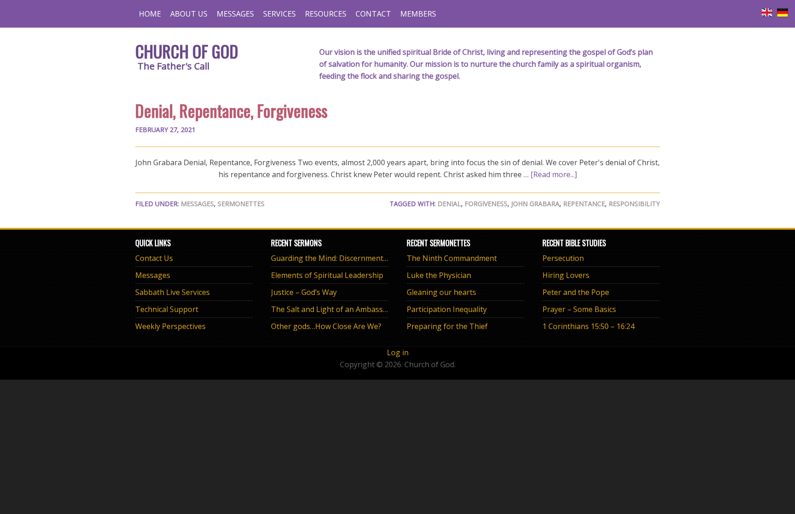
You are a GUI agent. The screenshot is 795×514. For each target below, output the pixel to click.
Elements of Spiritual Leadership (327, 275)
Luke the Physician (439, 275)
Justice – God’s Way (304, 292)
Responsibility (634, 203)
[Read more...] (553, 174)
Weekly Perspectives (170, 326)
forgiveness (486, 203)
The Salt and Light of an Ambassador (335, 309)
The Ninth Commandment (452, 258)
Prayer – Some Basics (579, 309)
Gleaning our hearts (441, 292)
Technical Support (166, 309)
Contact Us (154, 258)
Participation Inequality (447, 309)
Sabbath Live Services (172, 292)
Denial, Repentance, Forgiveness (231, 110)
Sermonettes (241, 203)
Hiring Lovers (565, 275)
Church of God (186, 51)
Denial (449, 203)
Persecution (563, 258)
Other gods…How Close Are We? (326, 326)
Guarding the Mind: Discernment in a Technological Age (367, 258)
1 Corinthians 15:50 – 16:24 (588, 326)
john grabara (535, 203)
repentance (584, 203)
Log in (398, 352)
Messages (197, 203)
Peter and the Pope (575, 292)
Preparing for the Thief (447, 326)
